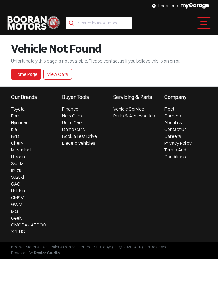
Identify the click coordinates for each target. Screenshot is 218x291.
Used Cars (72, 122)
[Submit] (72, 23)
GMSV (17, 197)
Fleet (169, 109)
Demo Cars (73, 129)
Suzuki (17, 177)
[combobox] (99, 23)
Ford (15, 116)
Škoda (17, 163)
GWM (16, 204)
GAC (15, 184)
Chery (17, 143)
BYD (15, 136)
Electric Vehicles (78, 143)
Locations (168, 6)
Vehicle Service (128, 109)
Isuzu (16, 170)
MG (14, 211)
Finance (70, 109)
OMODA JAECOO (28, 225)
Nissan (18, 156)
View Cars (57, 74)
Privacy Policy (178, 143)
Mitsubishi (21, 150)
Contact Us (175, 129)
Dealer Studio (47, 253)
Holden (18, 191)
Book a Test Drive (79, 136)
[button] (204, 23)
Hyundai (19, 122)
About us (173, 122)
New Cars (72, 116)
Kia (14, 129)
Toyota (18, 109)
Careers (172, 116)
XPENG (18, 231)
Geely (16, 218)
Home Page (26, 74)
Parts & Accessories (134, 116)
